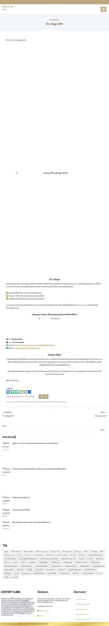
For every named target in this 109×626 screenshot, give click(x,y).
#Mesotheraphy (38, 555)
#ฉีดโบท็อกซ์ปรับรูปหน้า (74, 570)
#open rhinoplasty (62, 555)
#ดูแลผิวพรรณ (26, 573)
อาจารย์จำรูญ (36, 402)
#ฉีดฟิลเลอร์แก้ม (84, 566)
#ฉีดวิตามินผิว (39, 570)
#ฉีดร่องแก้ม (20, 570)
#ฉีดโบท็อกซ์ (61, 570)
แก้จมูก (57, 402)
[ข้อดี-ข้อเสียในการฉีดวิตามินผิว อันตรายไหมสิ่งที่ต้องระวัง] (7, 525)
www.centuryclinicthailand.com (27, 348)
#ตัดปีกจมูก (75, 573)
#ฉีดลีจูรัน (29, 570)
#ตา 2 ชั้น (99, 573)
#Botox (6, 551)
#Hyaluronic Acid (9, 555)
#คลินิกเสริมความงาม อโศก (68, 559)
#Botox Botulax (16, 551)
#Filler (86, 551)
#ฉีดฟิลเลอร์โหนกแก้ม (98, 566)
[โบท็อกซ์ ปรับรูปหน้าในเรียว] (7, 500)
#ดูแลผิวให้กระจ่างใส (38, 573)
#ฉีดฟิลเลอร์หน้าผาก (56, 566)
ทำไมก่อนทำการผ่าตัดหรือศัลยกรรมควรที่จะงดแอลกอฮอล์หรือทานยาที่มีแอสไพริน (39, 469)
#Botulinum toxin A (41, 551)
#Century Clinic (55, 551)
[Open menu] (103, 9)
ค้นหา (4, 426)
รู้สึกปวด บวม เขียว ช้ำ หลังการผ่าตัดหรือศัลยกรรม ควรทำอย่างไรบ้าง (35, 443)
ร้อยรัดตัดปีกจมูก (24, 402)
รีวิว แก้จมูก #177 (100, 414)
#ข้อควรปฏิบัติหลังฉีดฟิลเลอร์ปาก (28, 559)
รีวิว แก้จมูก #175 (8, 414)
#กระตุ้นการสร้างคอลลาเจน (95, 555)
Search (102, 429)
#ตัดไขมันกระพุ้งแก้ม (88, 573)
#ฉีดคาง (15, 562)
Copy (45, 396)
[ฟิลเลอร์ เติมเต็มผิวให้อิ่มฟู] (7, 512)
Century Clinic (10, 402)
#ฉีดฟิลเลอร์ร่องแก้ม (26, 566)
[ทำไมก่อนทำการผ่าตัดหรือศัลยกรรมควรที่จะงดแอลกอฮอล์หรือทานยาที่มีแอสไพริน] (7, 471)
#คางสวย (81, 559)
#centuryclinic (67, 551)
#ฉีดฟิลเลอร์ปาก (95, 562)
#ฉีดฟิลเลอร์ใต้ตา (9, 570)
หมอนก (30, 402)
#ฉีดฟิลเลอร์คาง (55, 562)
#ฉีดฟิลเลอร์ (32, 562)
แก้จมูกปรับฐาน (62, 402)
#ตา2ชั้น (6, 577)
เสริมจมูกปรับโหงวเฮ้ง (49, 402)
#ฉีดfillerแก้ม (100, 559)
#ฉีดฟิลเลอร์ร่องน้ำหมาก (11, 566)
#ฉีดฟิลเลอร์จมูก (67, 562)
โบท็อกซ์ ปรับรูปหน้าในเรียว (21, 497)
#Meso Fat (28, 555)
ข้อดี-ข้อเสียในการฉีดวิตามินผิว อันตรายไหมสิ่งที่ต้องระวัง (31, 522)
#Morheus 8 (50, 555)
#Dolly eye (77, 551)
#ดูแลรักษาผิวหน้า (64, 573)
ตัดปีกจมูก (17, 402)
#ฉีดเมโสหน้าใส (50, 570)
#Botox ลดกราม (28, 551)
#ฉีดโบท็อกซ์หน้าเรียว (90, 570)
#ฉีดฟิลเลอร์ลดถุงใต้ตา (41, 566)
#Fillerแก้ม (94, 551)
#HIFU (102, 551)
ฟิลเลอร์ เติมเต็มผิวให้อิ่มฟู (21, 510)
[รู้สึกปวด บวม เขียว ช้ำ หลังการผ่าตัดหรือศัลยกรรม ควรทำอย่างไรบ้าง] (7, 446)
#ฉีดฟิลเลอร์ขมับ (43, 562)
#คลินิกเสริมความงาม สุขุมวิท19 (49, 559)
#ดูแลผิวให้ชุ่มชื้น (52, 573)
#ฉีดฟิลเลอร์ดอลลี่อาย (81, 562)
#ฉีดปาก (23, 562)
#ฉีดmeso (7, 562)
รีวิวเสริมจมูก (54, 20)
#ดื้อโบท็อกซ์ (7, 573)
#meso (19, 555)
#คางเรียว (90, 559)
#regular (73, 555)
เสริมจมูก (41, 402)
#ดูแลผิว (16, 573)
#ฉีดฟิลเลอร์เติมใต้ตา (71, 566)
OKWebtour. (44, 624)
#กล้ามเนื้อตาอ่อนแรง (10, 559)
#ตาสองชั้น (15, 577)
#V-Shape (82, 555)
